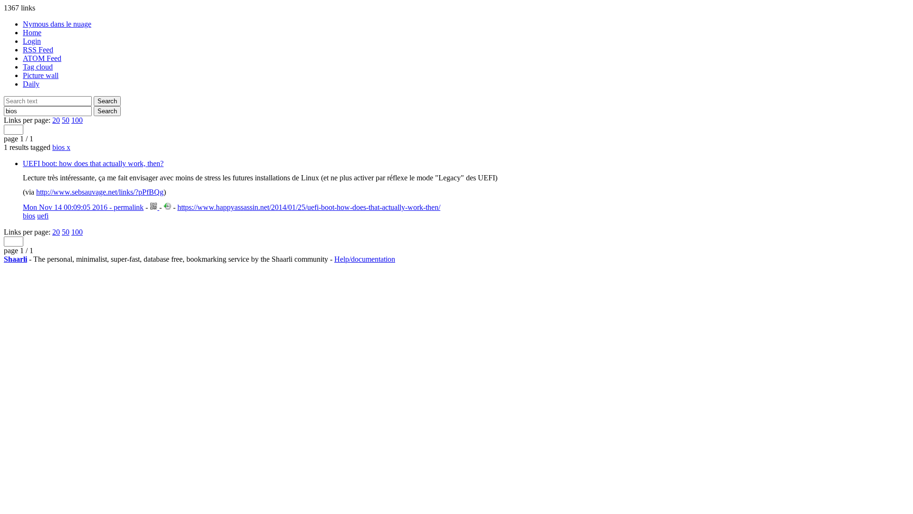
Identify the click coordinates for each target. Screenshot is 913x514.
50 (65, 120)
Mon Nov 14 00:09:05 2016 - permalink (83, 207)
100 (77, 120)
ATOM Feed (42, 58)
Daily (31, 84)
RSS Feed (38, 50)
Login (32, 41)
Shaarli (15, 259)
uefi (43, 216)
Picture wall (40, 75)
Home (32, 33)
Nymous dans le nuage (57, 24)
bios (61, 147)
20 (56, 120)
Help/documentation (364, 259)
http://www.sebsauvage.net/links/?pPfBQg (100, 192)
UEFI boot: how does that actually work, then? (93, 163)
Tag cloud (38, 67)
